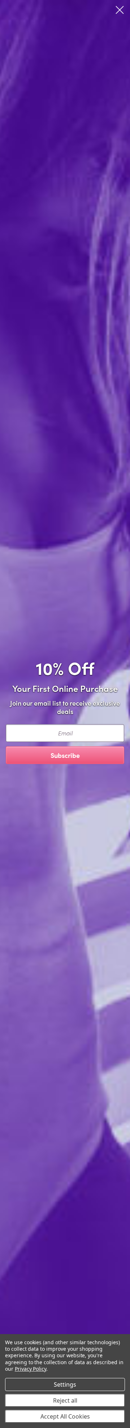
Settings (65, 1384)
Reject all (65, 1400)
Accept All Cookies (65, 1416)
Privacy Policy (30, 1368)
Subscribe (65, 755)
